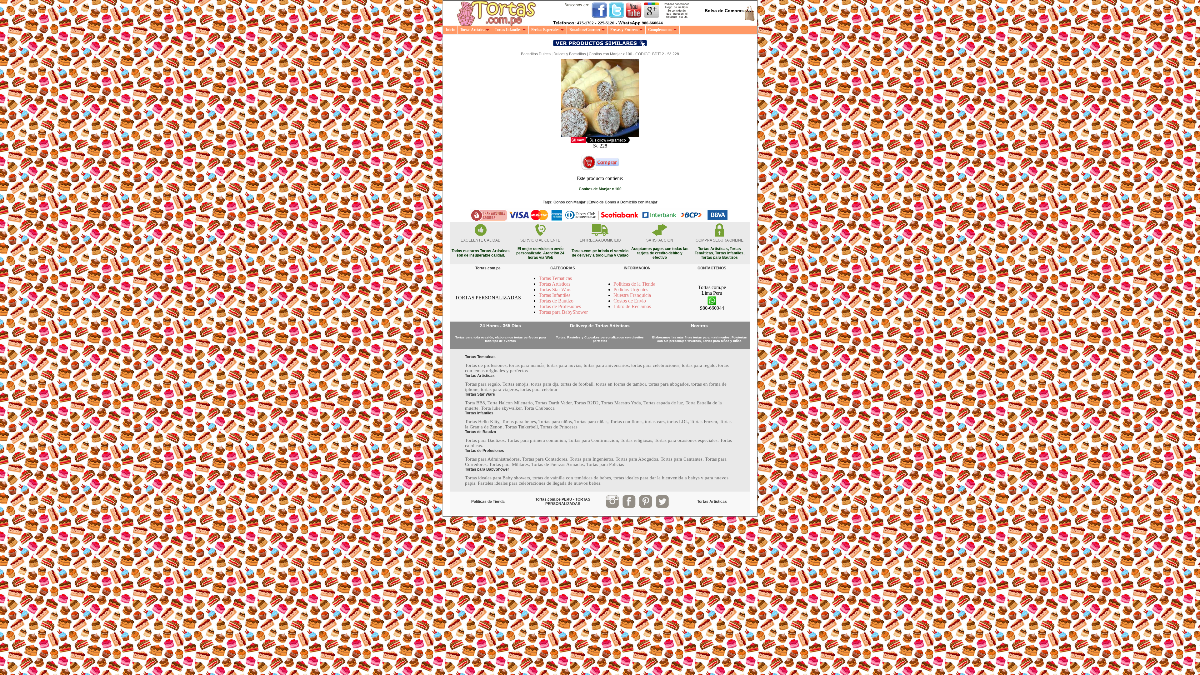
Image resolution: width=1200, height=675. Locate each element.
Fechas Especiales (545, 30)
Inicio (450, 30)
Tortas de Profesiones (560, 306)
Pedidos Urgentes (630, 289)
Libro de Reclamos (632, 306)
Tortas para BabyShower (563, 312)
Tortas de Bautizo (556, 300)
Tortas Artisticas (554, 284)
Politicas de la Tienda (634, 284)
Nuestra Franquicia (632, 295)
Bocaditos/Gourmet (584, 30)
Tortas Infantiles (508, 30)
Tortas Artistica (472, 30)
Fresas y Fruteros (624, 30)
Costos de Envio (629, 300)
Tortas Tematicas (555, 278)
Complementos (660, 30)
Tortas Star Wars (555, 289)
